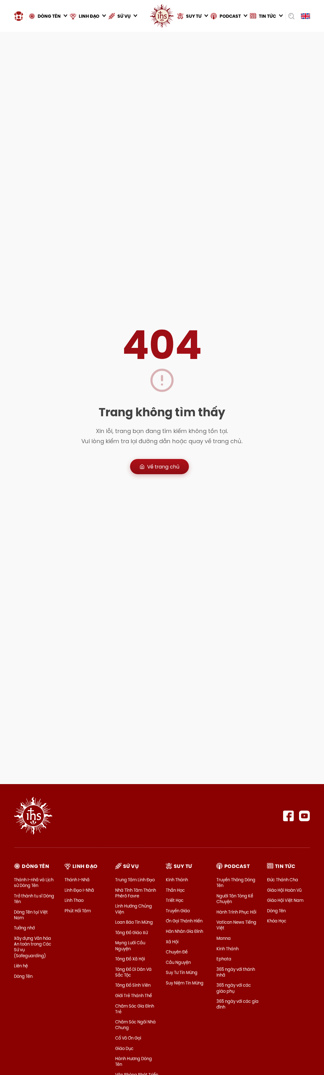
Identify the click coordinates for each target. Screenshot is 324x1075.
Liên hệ (21, 966)
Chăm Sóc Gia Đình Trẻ (134, 1009)
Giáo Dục (124, 1048)
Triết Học (175, 900)
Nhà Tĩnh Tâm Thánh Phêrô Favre (135, 893)
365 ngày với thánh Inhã (235, 972)
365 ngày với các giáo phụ (233, 988)
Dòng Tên (23, 976)
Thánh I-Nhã (77, 880)
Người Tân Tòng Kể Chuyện (234, 898)
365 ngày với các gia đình (237, 1004)
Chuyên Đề (177, 952)
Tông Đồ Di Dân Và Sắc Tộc (133, 972)
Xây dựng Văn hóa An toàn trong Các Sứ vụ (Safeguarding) (32, 947)
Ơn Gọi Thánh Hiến (184, 921)
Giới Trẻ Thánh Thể (133, 995)
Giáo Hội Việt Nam (285, 900)
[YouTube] (304, 815)
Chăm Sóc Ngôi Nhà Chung (135, 1024)
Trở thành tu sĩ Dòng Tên (34, 898)
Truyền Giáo (178, 911)
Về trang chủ (163, 466)
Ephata (223, 959)
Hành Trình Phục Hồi (236, 912)
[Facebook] (288, 815)
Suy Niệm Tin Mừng (184, 983)
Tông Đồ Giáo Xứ (131, 932)
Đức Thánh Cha (282, 880)
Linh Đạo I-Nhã (79, 890)
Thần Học (175, 890)
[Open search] (291, 16)
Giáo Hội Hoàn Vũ (284, 890)
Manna (223, 938)
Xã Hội (172, 942)
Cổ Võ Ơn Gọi (128, 1038)
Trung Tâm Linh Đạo (135, 880)
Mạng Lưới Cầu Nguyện (130, 945)
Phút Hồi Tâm (78, 911)
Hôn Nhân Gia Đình (184, 931)
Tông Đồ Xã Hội (130, 959)
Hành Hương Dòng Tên (133, 1061)
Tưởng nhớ (24, 928)
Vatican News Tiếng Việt (236, 925)
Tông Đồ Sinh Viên (133, 985)
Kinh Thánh (177, 880)
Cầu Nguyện (178, 962)
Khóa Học (276, 921)
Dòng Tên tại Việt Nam (31, 915)
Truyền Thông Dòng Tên (235, 882)
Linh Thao (74, 900)
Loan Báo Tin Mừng (134, 922)
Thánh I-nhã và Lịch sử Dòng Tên (33, 882)
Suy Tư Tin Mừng (181, 972)
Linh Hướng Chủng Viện (133, 909)
